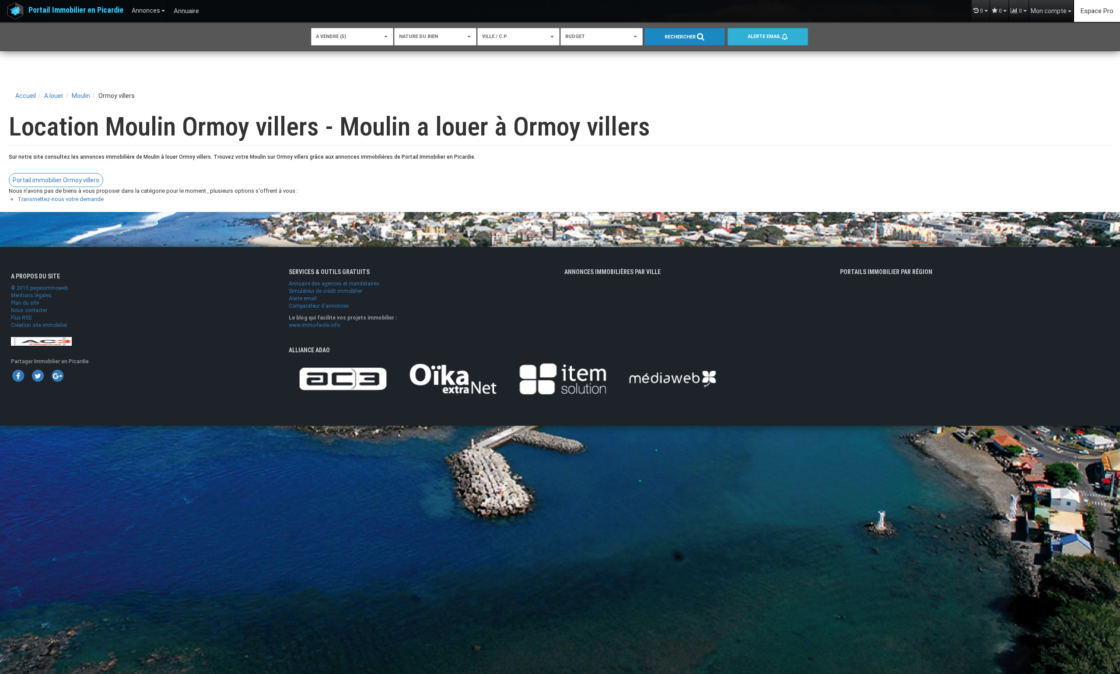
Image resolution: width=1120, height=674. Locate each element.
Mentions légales (31, 295)
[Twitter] (38, 375)
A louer (53, 95)
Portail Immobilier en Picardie (75, 9)
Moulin (81, 95)
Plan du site (25, 303)
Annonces (146, 10)
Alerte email (765, 36)
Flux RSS (21, 318)
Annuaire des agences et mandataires (334, 284)
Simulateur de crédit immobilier (325, 291)
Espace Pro (1097, 11)
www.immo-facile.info (314, 325)
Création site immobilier (39, 325)
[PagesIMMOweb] (41, 341)
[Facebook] (18, 375)
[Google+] (57, 375)
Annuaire (186, 11)
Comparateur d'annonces (319, 306)
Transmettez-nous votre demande (61, 199)
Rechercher (681, 37)
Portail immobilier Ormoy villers (56, 180)
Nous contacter (29, 310)
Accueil (25, 95)
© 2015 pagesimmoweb (39, 288)
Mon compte (1049, 10)
